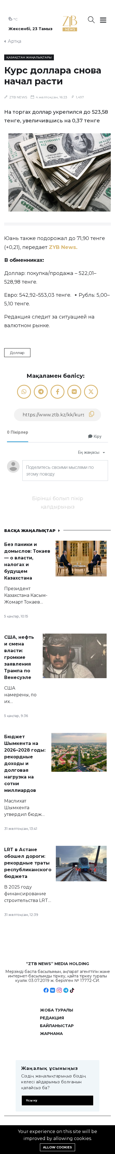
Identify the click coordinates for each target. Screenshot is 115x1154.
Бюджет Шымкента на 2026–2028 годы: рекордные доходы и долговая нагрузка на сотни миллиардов (24, 763)
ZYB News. (64, 247)
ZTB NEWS (18, 97)
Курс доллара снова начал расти (52, 76)
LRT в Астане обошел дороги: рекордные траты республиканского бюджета (27, 863)
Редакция (52, 1018)
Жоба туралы (56, 1010)
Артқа (14, 41)
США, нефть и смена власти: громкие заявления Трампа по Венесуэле (19, 657)
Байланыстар (57, 1026)
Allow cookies (57, 1147)
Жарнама (51, 1033)
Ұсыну (31, 1100)
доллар (17, 352)
